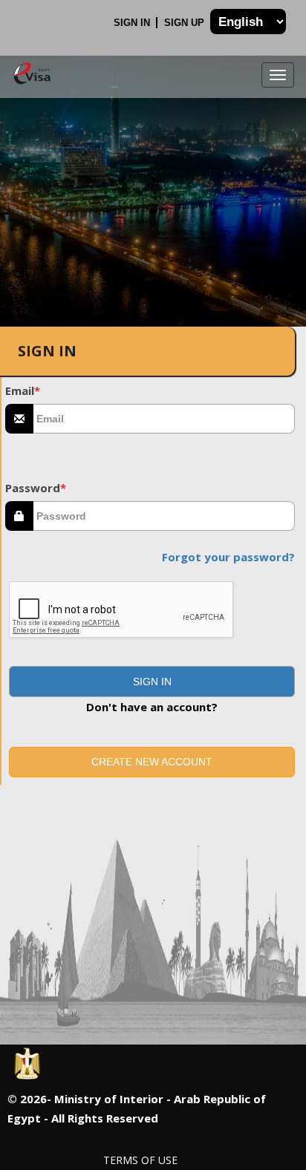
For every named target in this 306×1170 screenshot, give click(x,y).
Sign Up (185, 22)
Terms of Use (140, 1160)
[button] (152, 681)
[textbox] (164, 419)
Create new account (151, 762)
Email (22, 390)
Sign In (133, 22)
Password (35, 487)
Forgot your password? (228, 556)
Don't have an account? (152, 706)
